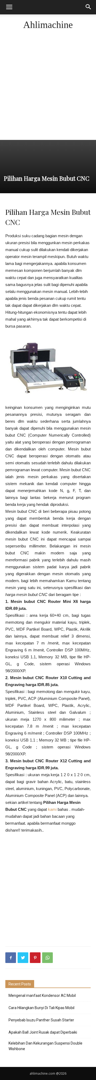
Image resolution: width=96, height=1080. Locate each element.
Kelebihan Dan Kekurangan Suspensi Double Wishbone (45, 1046)
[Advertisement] (48, 89)
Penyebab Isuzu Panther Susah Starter (41, 1020)
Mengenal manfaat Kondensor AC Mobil (42, 995)
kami (52, 809)
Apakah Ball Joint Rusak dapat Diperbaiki (43, 1032)
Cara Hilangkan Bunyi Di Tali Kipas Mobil (41, 1008)
